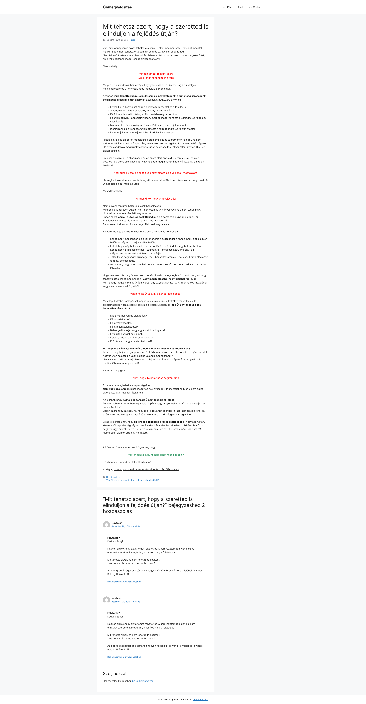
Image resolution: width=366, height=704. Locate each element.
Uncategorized (113, 477)
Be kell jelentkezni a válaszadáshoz (124, 581)
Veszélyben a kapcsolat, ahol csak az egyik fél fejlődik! (132, 480)
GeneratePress (200, 699)
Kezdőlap (227, 7)
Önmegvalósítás (117, 7)
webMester (254, 7)
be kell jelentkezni (142, 681)
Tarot (240, 7)
